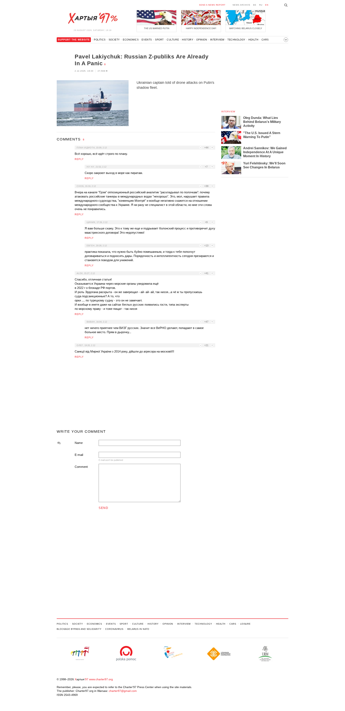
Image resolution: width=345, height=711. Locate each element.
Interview (217, 39)
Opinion (201, 39)
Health (253, 39)
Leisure (245, 624)
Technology (236, 39)
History (187, 39)
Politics (100, 39)
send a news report (212, 5)
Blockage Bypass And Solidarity (79, 629)
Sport (159, 39)
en (266, 5)
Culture (173, 39)
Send (103, 508)
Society (114, 39)
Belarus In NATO (138, 629)
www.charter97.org (101, 679)
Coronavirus (114, 629)
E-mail (79, 454)
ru (260, 5)
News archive (241, 5)
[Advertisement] (136, 396)
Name (79, 442)
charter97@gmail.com (123, 690)
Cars (265, 39)
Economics (131, 39)
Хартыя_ (93, 18)
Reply (79, 159)
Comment (81, 466)
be (254, 5)
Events (147, 39)
